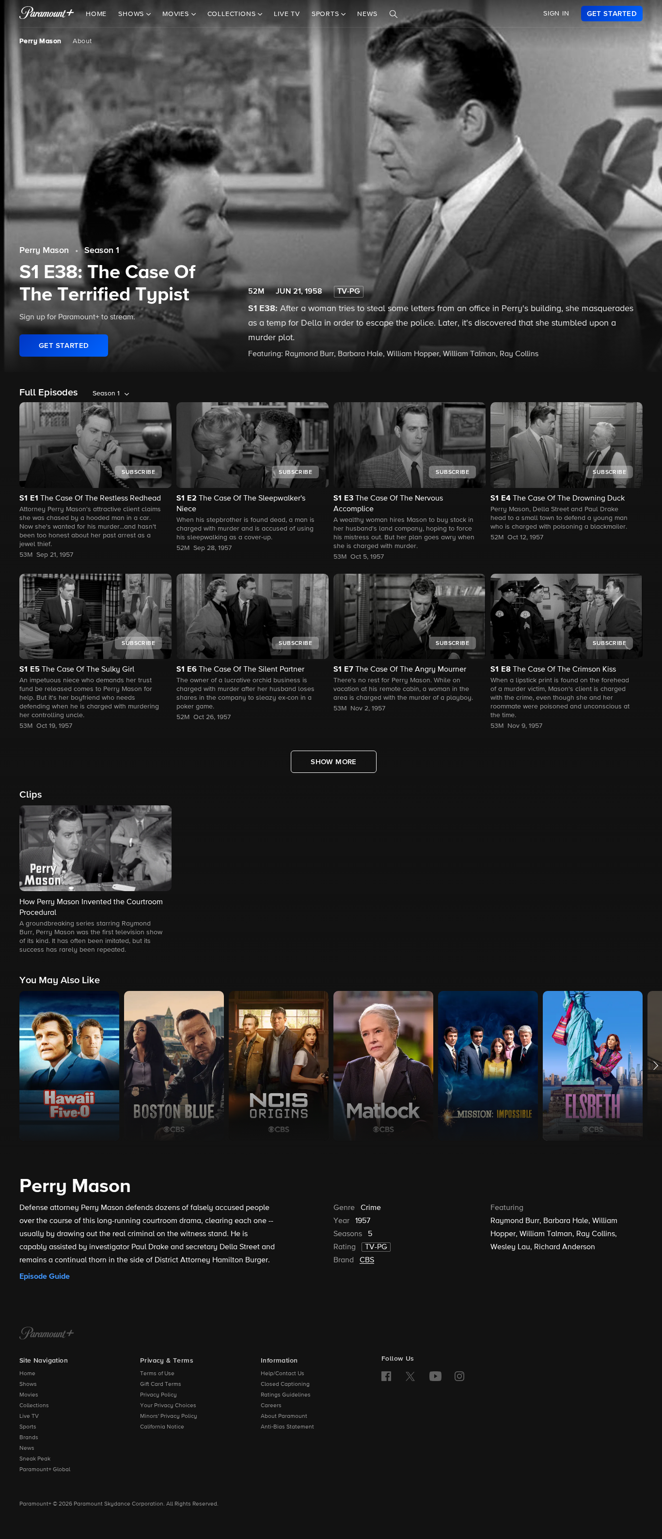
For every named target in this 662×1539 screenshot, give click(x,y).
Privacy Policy (158, 1395)
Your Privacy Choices (168, 1406)
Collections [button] (232, 14)
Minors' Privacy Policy (168, 1416)
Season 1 (101, 250)
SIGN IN (556, 13)
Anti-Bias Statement (287, 1427)
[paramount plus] (46, 13)
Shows (28, 1384)
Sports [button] (327, 14)
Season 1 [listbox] (106, 393)
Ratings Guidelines (286, 1395)
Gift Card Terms (160, 1384)
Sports (27, 1427)
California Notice (162, 1427)
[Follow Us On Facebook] (386, 1376)
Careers (271, 1406)
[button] (95, 880)
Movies (28, 1395)
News (367, 14)
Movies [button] (176, 14)
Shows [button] (132, 14)
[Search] (393, 14)
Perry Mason (40, 41)
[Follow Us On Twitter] (410, 1375)
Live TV (287, 14)
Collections (34, 1406)
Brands (28, 1438)
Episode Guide (44, 1276)
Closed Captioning (285, 1384)
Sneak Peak (34, 1459)
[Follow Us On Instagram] (459, 1376)
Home (96, 14)
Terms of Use (157, 1374)
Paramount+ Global (44, 1470)
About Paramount (284, 1416)
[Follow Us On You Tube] (435, 1376)
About (82, 41)
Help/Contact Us (282, 1374)
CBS (367, 1260)
